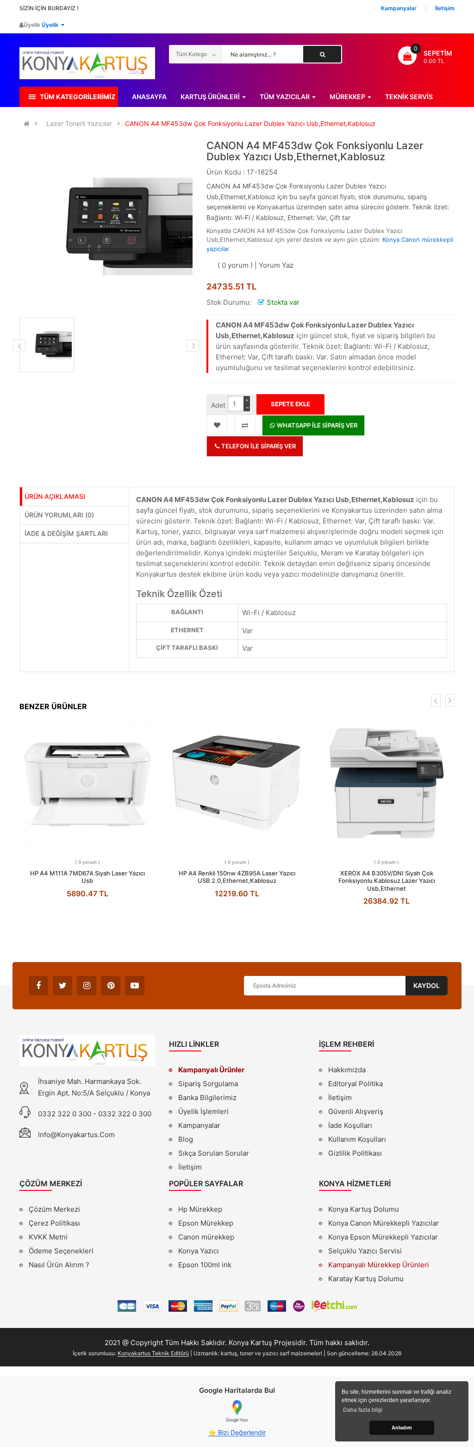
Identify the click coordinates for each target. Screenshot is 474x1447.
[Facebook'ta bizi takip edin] (38, 985)
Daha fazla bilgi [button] (362, 1410)
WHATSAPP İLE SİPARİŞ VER (316, 425)
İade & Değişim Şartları (66, 533)
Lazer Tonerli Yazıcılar (79, 123)
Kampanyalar (199, 1125)
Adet (218, 405)
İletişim (190, 1167)
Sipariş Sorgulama (208, 1083)
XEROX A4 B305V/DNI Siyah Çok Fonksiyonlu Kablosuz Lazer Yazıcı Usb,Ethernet (386, 880)
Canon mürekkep (206, 1237)
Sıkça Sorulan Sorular (213, 1153)
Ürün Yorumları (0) (59, 515)
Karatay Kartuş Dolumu (366, 1278)
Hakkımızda (347, 1071)
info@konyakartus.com (76, 1134)
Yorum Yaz (276, 265)
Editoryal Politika (355, 1085)
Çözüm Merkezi (54, 1209)
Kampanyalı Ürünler (211, 1069)
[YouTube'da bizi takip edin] (134, 985)
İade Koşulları (350, 1125)
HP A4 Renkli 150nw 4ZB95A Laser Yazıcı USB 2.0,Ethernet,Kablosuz (237, 877)
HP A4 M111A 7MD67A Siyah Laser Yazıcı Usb (87, 877)
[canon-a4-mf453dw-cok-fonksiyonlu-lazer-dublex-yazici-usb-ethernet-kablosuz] (46, 345)
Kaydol (426, 985)
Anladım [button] (402, 1427)
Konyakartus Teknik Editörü (153, 1353)
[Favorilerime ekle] (217, 425)
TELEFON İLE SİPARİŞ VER (258, 446)
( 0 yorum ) (235, 265)
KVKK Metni (48, 1237)
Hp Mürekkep (200, 1209)
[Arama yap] (322, 54)
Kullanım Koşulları (357, 1140)
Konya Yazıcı (198, 1250)
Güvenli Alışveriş (355, 1111)
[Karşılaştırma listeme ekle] (245, 425)
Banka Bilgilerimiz (207, 1097)
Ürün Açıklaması (55, 496)
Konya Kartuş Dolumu (363, 1209)
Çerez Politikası (54, 1223)
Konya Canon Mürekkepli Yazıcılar (383, 1223)
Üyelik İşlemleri (203, 1111)
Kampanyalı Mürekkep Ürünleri (378, 1264)
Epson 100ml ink (204, 1264)
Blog (185, 1139)
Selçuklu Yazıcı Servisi (365, 1250)
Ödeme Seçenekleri (61, 1250)
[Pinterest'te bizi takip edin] (110, 985)
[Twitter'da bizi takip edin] (62, 985)
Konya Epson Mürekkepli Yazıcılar (383, 1237)
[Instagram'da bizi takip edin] (86, 985)
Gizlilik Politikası (355, 1154)
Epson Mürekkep (205, 1223)
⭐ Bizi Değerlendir (237, 1432)
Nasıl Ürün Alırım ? (59, 1264)
